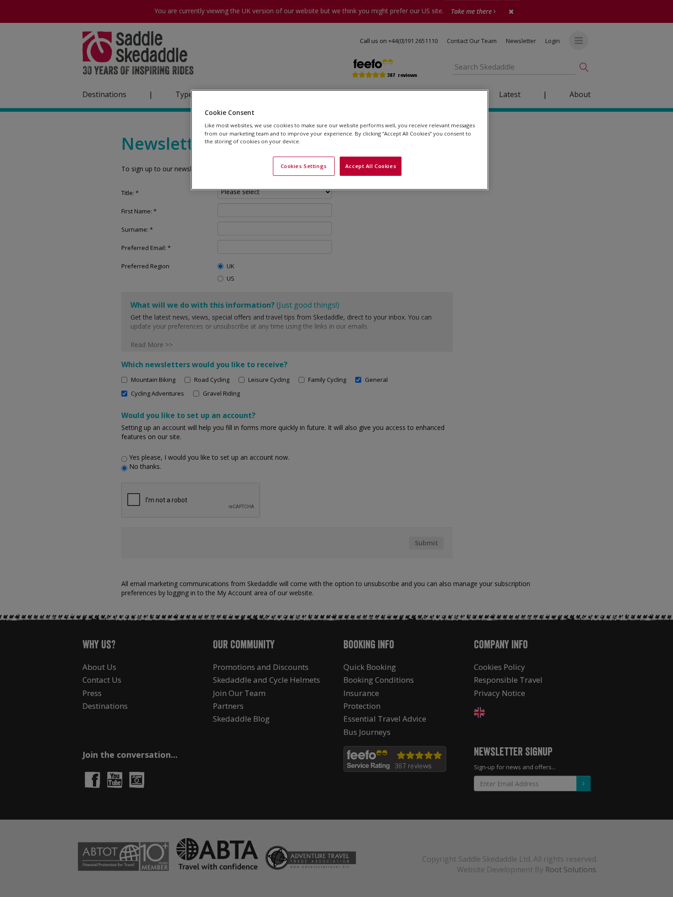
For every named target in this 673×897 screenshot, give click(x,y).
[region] (339, 140)
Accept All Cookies (370, 166)
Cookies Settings (304, 166)
